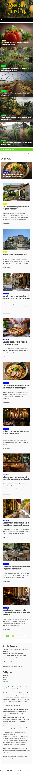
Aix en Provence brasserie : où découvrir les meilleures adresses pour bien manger (16, 297)
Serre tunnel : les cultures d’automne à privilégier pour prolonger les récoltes (15, 94)
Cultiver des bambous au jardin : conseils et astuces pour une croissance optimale (16, 143)
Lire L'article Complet (6, 223)
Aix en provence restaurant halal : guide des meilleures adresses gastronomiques (16, 523)
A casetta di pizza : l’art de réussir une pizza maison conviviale (15, 342)
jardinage (3, 66)
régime (4, 679)
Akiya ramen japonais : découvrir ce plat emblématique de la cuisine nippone (16, 386)
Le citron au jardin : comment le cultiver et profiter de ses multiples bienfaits (16, 119)
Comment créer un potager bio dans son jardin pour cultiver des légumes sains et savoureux (16, 69)
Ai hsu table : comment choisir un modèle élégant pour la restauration (16, 567)
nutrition (4, 40)
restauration (6, 172)
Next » (23, 636)
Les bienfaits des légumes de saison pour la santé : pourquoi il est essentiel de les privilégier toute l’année (16, 43)
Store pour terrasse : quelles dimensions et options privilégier (16, 207)
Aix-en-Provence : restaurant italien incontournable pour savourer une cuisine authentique (16, 612)
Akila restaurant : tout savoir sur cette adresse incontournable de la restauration (16, 478)
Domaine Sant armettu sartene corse (15, 254)
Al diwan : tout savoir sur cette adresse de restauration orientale (13, 175)
